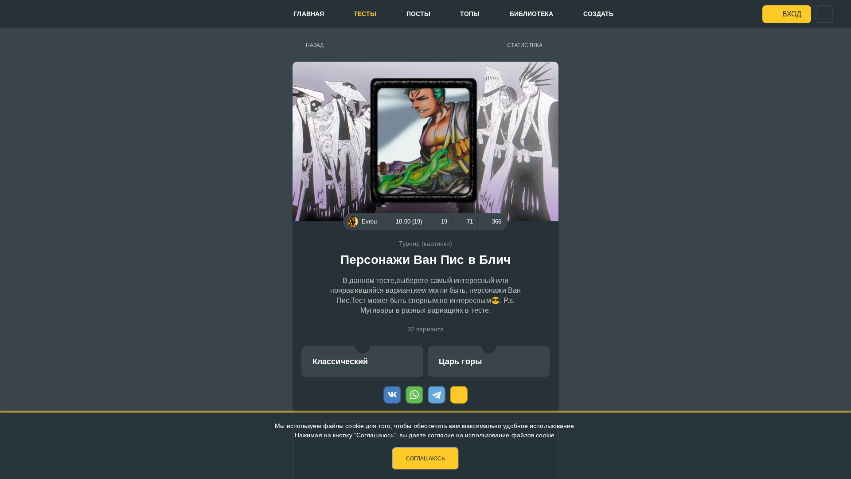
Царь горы (460, 361)
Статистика (525, 45)
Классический (340, 361)
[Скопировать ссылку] (459, 395)
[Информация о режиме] (362, 345)
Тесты (365, 13)
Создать (598, 13)
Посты (418, 13)
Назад (315, 45)
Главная (308, 13)
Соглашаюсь (425, 458)
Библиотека (532, 13)
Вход (791, 14)
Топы (470, 13)
